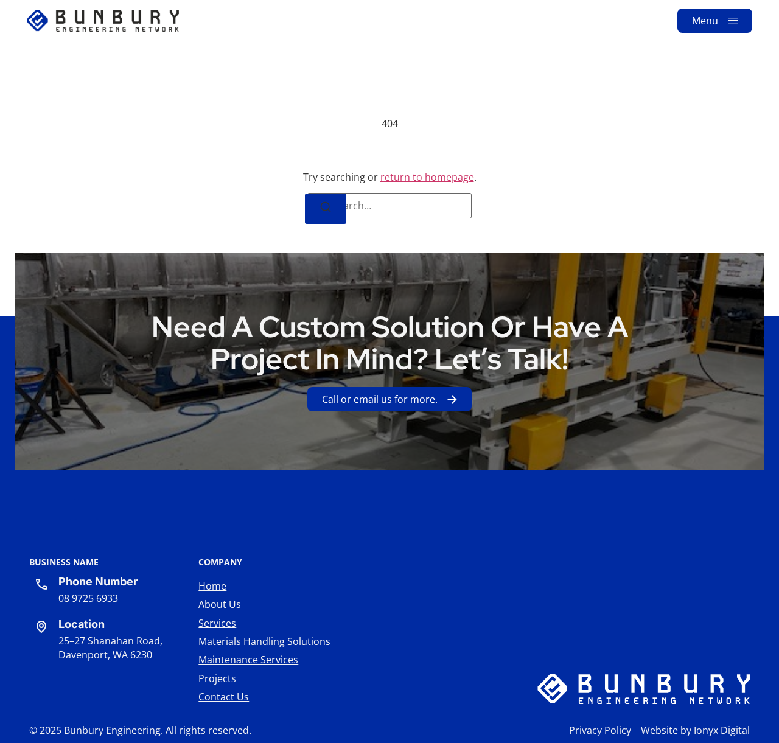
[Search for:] (389, 205)
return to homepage (427, 177)
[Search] (325, 209)
